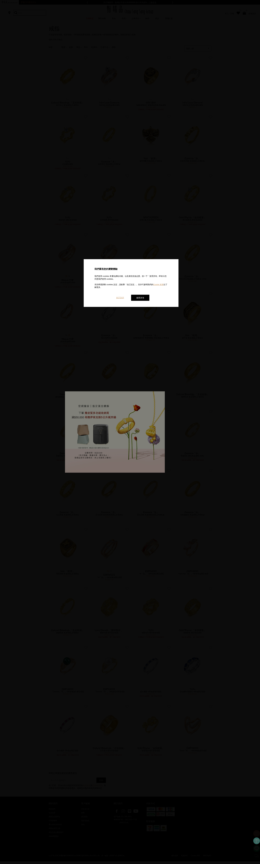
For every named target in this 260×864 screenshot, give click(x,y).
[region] (131, 283)
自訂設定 (120, 297)
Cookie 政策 (158, 284)
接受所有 (140, 297)
